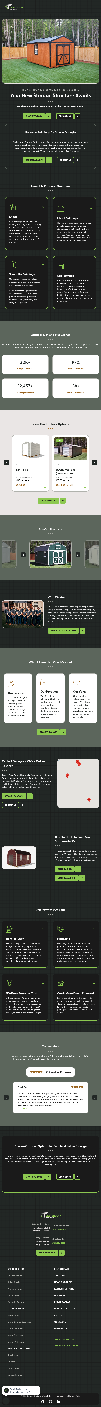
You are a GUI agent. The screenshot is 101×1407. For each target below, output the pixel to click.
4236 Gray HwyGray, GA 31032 (42, 1243)
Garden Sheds (15, 1275)
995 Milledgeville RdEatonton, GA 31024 (41, 1229)
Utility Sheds (14, 1282)
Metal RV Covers (16, 1341)
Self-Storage (61, 1268)
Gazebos (12, 1361)
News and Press (63, 1282)
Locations (60, 1295)
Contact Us (61, 1321)
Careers (58, 1315)
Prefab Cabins (15, 1288)
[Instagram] (50, 1401)
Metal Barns (14, 1315)
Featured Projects (65, 1308)
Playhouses (13, 1368)
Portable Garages (16, 1301)
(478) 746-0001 (59, 1229)
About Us (59, 1275)
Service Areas (62, 1302)
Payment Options (64, 1288)
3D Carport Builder (65, 1345)
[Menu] (95, 7)
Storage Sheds (16, 1268)
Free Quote (60, 1328)
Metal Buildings (17, 1308)
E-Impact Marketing (60, 1396)
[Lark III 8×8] (30, 463)
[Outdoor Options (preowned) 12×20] (70, 463)
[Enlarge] (40, 603)
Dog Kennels (14, 1354)
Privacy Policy (75, 1396)
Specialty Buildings (19, 1348)
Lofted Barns (14, 1295)
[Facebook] (42, 1401)
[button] (6, 462)
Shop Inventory (47, 1252)
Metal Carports (15, 1328)
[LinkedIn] (58, 1401)
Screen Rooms (15, 1374)
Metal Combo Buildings (19, 1321)
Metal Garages (15, 1335)
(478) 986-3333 (58, 1243)
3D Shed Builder (62, 1339)
